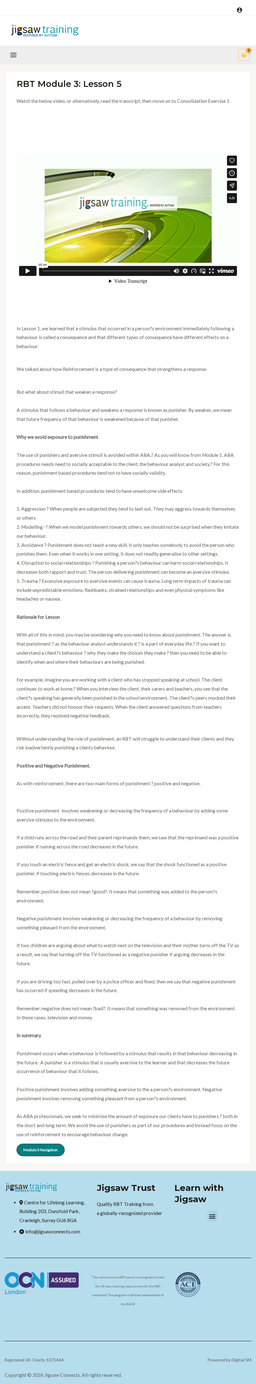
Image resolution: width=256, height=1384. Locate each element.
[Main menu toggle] (13, 55)
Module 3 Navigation (40, 1149)
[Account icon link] (239, 10)
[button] (212, 1216)
